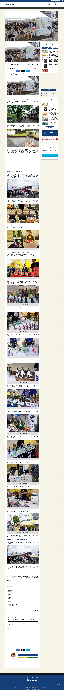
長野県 (47, 93)
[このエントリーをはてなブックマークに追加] (28, 71)
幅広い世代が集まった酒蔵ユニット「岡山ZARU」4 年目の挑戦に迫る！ (21, 619)
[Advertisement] (23, 163)
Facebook (62, 0)
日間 (44, 47)
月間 (55, 47)
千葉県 (52, 93)
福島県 (47, 95)
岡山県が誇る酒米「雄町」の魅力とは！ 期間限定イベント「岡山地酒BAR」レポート (23, 621)
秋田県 (52, 95)
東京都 (43, 93)
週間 (50, 47)
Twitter (61, 0)
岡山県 (8, 628)
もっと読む (50, 127)
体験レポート (14, 68)
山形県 (43, 95)
